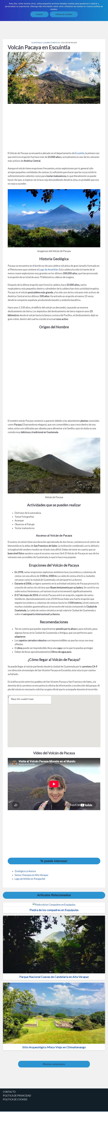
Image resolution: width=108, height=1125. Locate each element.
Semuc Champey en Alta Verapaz (31, 875)
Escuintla (79, 153)
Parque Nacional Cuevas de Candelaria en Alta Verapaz (54, 976)
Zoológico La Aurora (25, 871)
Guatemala (36, 42)
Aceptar (39, 14)
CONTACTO (9, 1091)
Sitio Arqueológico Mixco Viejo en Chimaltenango (54, 1047)
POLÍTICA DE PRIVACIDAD (17, 1095)
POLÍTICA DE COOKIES (15, 1099)
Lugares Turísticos (51, 42)
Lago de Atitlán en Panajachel (30, 878)
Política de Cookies (64, 14)
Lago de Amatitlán (48, 269)
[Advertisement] (54, 29)
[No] (104, 10)
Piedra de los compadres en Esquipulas (54, 910)
